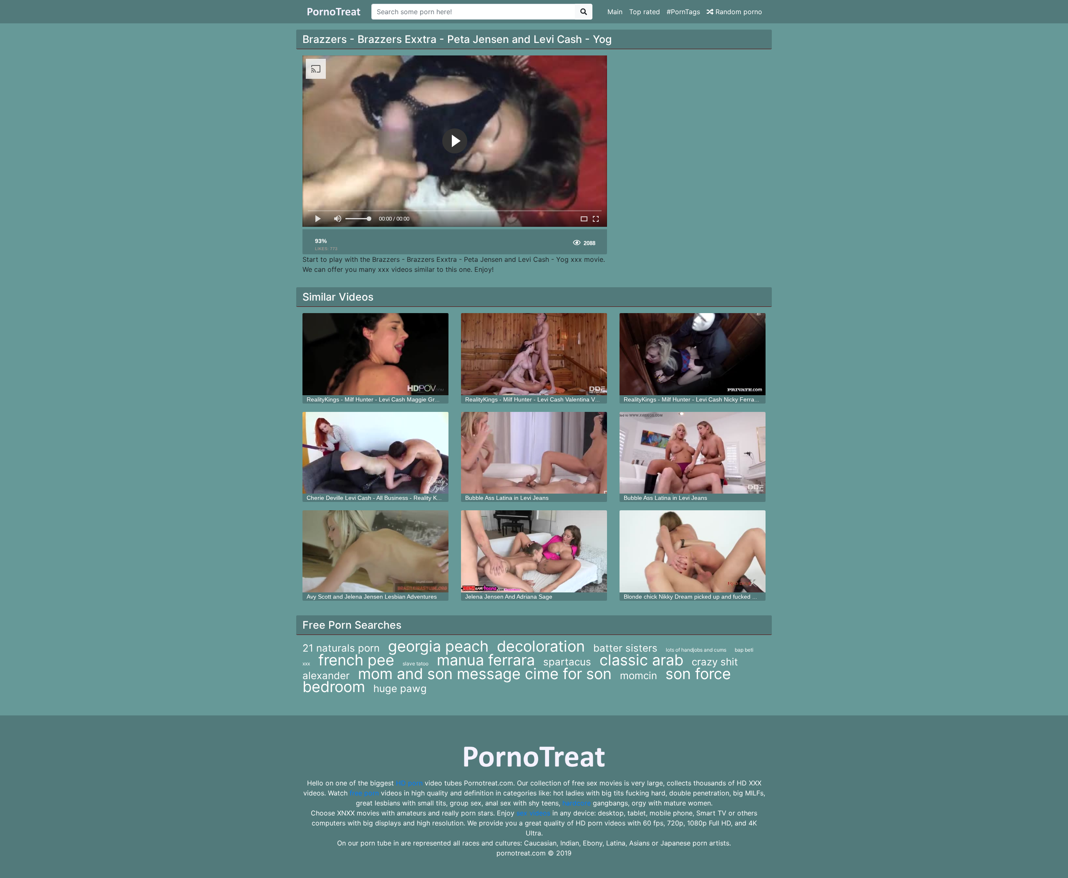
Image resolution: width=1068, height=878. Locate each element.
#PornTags (683, 12)
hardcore (576, 803)
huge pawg (400, 688)
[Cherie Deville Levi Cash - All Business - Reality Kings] (375, 453)
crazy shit (715, 662)
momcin (638, 676)
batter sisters (625, 648)
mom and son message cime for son (485, 674)
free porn (364, 793)
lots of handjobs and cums (696, 650)
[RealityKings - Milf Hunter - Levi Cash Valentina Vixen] (534, 354)
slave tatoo (415, 663)
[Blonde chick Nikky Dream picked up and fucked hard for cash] (693, 551)
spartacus (567, 662)
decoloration (541, 646)
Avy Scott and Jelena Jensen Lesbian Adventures (372, 596)
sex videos (533, 813)
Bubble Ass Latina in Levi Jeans (507, 497)
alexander (326, 676)
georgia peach (438, 646)
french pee (356, 660)
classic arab (641, 660)
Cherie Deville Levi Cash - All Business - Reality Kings (377, 497)
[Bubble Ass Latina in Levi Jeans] (534, 453)
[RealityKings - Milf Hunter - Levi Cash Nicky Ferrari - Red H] (693, 354)
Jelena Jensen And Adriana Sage (508, 596)
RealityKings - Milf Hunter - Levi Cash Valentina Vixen (535, 399)
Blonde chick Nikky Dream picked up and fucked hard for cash (705, 596)
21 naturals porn (341, 648)
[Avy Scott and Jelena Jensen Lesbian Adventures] (375, 551)
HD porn (409, 783)
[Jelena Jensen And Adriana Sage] (534, 551)
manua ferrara (486, 660)
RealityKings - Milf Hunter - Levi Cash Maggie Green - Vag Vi (387, 399)
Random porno (737, 12)
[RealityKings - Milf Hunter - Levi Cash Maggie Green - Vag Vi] (375, 354)
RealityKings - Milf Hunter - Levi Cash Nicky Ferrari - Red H (702, 399)
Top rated (644, 12)
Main (614, 12)
